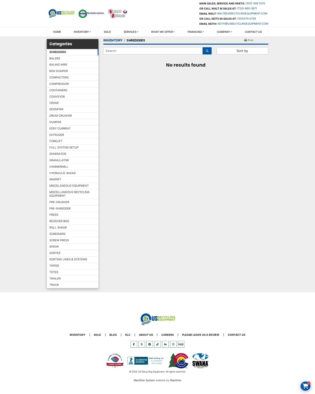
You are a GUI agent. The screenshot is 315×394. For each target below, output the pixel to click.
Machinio (175, 380)
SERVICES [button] (130, 31)
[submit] (207, 50)
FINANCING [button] (195, 31)
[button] (82, 31)
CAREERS (167, 334)
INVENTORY (81, 31)
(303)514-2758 (246, 18)
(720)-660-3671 (247, 8)
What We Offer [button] (162, 31)
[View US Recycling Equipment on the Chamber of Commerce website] (115, 361)
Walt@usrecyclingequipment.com (242, 13)
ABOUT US (146, 334)
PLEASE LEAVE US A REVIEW (200, 334)
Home (57, 31)
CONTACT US (253, 31)
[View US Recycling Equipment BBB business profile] (146, 361)
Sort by (242, 51)
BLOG (113, 334)
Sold (107, 31)
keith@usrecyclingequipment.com (243, 23)
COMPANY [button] (223, 31)
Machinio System (144, 380)
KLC (127, 334)
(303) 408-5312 (255, 3)
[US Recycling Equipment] (157, 319)
